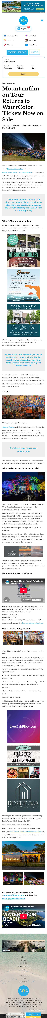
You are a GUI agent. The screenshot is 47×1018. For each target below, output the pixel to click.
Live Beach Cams (12, 36)
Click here (14, 448)
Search (23, 74)
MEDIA (23, 978)
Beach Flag (32, 36)
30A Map (10, 45)
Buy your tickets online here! (32, 623)
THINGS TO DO (23, 966)
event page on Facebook (13, 898)
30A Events (32, 40)
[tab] (17, 52)
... (10, 68)
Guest (33, 66)
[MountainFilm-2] (34, 638)
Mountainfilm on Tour (15, 169)
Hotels (34, 52)
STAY (23, 972)
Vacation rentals (17, 52)
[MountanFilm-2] (13, 638)
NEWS (23, 960)
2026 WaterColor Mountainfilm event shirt (25, 832)
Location (7, 59)
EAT (23, 969)
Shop (23, 957)
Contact (23, 981)
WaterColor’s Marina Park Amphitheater (17, 173)
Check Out (20, 66)
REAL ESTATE (24, 975)
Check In (6, 66)
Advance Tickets (8, 427)
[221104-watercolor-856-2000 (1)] (34, 878)
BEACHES (23, 963)
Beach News (33, 45)
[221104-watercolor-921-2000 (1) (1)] (13, 878)
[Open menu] (42, 20)
